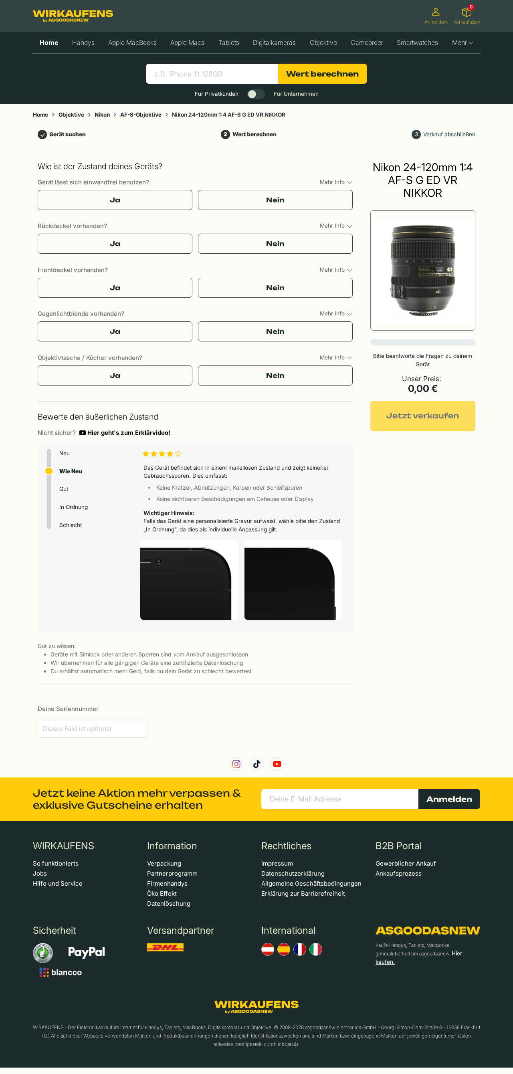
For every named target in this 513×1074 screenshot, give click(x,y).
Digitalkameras (274, 42)
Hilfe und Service (58, 883)
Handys (83, 42)
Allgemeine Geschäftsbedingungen (311, 883)
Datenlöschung (168, 903)
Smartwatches (417, 42)
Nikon (102, 114)
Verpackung (164, 863)
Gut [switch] (63, 489)
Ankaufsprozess (399, 873)
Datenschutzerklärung (293, 873)
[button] (124, 432)
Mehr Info (333, 182)
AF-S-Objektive (141, 114)
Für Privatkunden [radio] (216, 94)
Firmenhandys (167, 883)
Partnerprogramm (172, 873)
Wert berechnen (322, 73)
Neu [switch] (64, 453)
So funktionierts (56, 863)
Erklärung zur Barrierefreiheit (303, 893)
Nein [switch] (275, 200)
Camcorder (367, 42)
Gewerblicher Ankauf (406, 863)
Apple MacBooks (132, 42)
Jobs (40, 873)
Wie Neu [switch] (70, 471)
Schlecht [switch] (70, 525)
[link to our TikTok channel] (256, 764)
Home (49, 42)
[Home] (73, 16)
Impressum (277, 863)
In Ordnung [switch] (73, 507)
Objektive (323, 42)
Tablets (228, 42)
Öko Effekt (162, 893)
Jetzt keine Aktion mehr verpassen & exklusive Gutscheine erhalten (136, 799)
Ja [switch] (115, 200)
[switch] (256, 94)
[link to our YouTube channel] (277, 764)
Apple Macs (187, 42)
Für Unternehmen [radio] (296, 94)
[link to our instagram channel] (236, 764)
